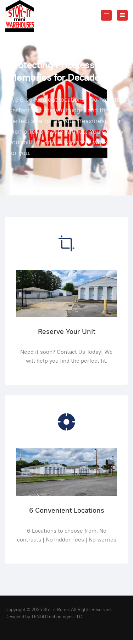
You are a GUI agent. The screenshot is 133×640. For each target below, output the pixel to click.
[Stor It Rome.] (19, 16)
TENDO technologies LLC (56, 617)
